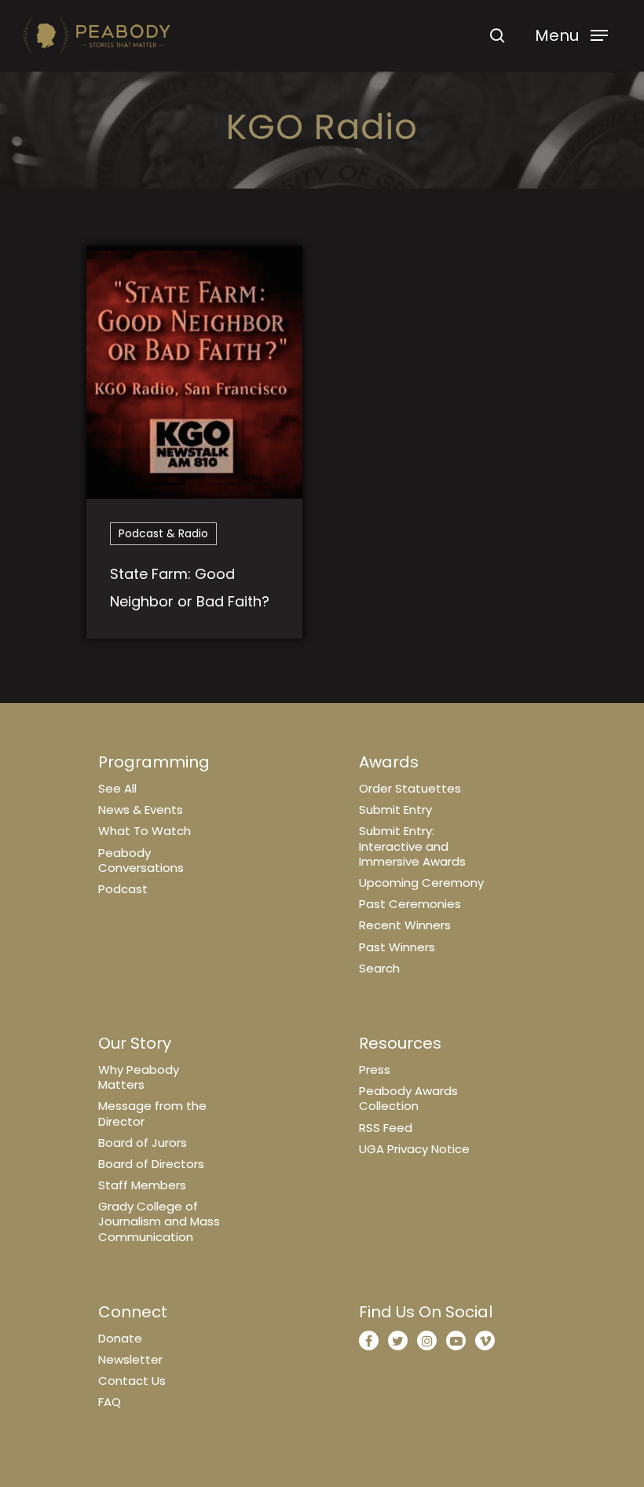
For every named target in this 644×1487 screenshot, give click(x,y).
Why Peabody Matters (138, 1077)
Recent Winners (405, 925)
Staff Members (142, 1185)
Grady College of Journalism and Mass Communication (159, 1221)
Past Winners (397, 947)
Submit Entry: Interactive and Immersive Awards (412, 845)
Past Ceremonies (410, 903)
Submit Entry (395, 809)
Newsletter (130, 1359)
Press (374, 1069)
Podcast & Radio (163, 533)
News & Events (140, 809)
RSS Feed (385, 1127)
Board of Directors (151, 1164)
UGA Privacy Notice (414, 1149)
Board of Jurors (142, 1142)
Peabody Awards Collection (408, 1098)
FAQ (109, 1402)
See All (117, 788)
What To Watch (144, 830)
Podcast (123, 889)
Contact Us (132, 1380)
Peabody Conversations (141, 860)
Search (379, 968)
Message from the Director (152, 1113)
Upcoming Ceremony (421, 882)
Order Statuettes (410, 788)
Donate (120, 1338)
